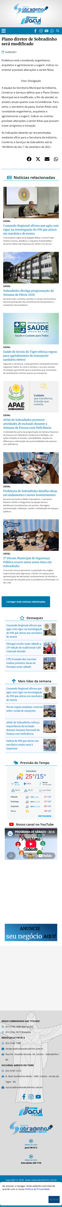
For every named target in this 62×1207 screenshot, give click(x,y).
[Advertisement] (31, 892)
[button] (3, 31)
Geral (7, 221)
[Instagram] (41, 31)
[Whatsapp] (52, 31)
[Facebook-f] (35, 31)
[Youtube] (46, 31)
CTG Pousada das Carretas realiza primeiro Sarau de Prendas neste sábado (21, 663)
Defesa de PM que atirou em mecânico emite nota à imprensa (22, 744)
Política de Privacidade (37, 1189)
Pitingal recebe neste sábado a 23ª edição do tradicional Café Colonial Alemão (23, 647)
